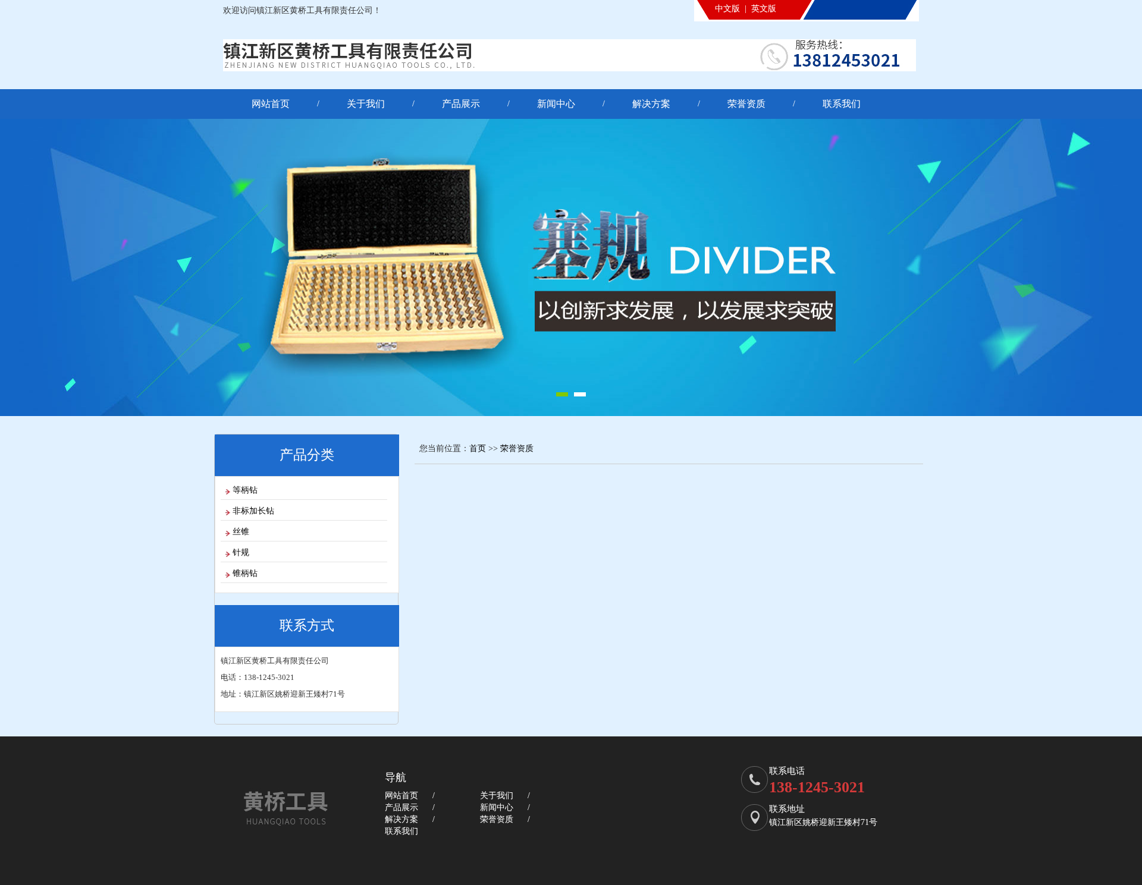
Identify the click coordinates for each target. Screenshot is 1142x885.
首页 (477, 448)
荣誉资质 (746, 104)
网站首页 (271, 104)
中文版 (727, 8)
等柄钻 (245, 490)
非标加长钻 (253, 510)
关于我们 (366, 104)
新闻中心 (556, 104)
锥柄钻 (245, 573)
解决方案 (651, 104)
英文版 (763, 8)
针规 (241, 552)
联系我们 (842, 104)
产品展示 (461, 104)
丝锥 (241, 531)
